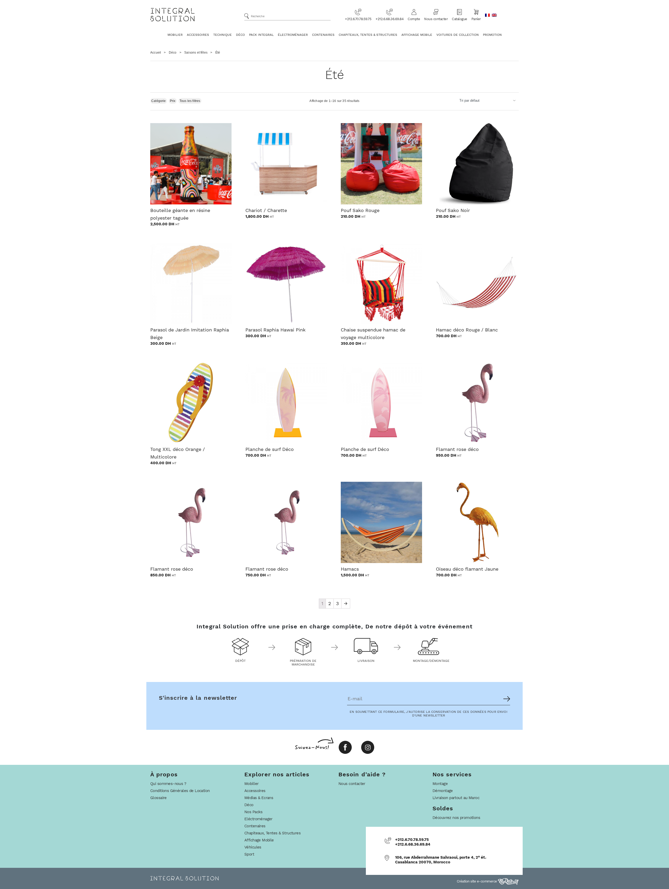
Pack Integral (261, 35)
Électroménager (293, 35)
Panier (476, 19)
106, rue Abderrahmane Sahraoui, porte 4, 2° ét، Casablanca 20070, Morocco (440, 859)
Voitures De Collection (457, 35)
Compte (414, 19)
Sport (249, 854)
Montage (440, 783)
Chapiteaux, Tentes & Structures (368, 35)
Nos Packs (253, 812)
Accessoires (198, 35)
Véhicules (252, 847)
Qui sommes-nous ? (168, 783)
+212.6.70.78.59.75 (358, 19)
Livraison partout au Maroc (455, 797)
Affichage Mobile (416, 35)
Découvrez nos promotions (456, 817)
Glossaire (158, 797)
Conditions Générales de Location (180, 790)
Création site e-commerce (477, 881)
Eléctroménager (258, 819)
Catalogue (459, 19)
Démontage (442, 790)
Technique (222, 35)
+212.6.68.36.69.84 (389, 19)
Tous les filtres (190, 101)
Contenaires (323, 35)
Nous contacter (436, 19)
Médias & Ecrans (258, 797)
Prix (173, 101)
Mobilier (175, 35)
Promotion (492, 35)
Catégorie (158, 101)
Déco (240, 35)
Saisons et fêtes (195, 52)
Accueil (155, 52)
